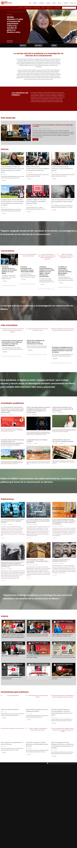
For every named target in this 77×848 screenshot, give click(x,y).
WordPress (14, 763)
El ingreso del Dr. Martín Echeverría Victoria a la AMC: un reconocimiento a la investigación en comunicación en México (12, 442)
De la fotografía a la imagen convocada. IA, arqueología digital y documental (37, 561)
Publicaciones (49, 7)
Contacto (72, 3)
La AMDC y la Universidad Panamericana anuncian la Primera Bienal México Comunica (64, 271)
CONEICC (36, 128)
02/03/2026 (4, 711)
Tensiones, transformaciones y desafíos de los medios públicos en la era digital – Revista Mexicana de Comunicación (46, 271)
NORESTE (9, 14)
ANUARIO (54, 45)
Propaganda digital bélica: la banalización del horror (61, 560)
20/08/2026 (18, 356)
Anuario (43, 7)
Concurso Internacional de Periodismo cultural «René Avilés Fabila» (27, 269)
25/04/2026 (54, 203)
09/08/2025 (29, 748)
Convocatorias (57, 7)
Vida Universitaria (28, 7)
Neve (2, 763)
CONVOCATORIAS (6, 285)
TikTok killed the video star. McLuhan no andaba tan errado (62, 440)
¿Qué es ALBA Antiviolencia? (10, 709)
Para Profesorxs (36, 7)
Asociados (48, 3)
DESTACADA (42, 128)
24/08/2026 (4, 174)
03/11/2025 (54, 717)
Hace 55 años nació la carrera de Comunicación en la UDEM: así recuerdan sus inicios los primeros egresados (12, 343)
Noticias (21, 7)
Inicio (30, 3)
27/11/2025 (29, 713)
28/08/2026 (14, 285)
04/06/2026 (4, 207)
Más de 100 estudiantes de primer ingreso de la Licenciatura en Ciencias (35, 342)
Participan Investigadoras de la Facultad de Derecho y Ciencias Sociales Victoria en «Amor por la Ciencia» (62, 350)
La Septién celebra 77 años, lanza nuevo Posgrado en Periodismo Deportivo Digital (36, 201)
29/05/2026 (49, 128)
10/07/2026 (51, 288)
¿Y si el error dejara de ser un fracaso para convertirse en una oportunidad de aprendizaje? (38, 521)
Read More (5, 351)
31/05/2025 (54, 750)
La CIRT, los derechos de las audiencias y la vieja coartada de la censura (62, 168)
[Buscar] (75, 8)
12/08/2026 (29, 172)
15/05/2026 (29, 205)
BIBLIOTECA (23, 45)
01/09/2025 (4, 746)
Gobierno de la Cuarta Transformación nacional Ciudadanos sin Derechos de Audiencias (37, 168)
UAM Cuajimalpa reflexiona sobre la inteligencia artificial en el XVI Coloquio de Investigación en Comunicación (38, 409)
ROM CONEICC (38, 45)
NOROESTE (30, 354)
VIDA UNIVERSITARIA (17, 14)
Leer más (35, 139)
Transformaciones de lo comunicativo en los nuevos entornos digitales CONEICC (12, 521)
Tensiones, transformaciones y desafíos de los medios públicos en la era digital (9, 270)
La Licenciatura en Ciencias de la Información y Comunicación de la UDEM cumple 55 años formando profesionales (12, 409)
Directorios (66, 3)
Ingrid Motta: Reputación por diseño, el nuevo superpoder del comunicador (62, 409)
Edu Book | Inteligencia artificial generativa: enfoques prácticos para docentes (37, 744)
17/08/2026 (44, 354)
